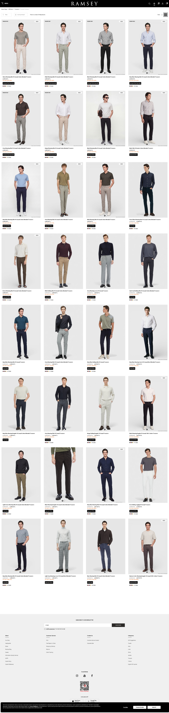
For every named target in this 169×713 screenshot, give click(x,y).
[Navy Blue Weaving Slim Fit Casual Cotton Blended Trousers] (21, 546)
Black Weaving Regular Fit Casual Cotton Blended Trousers (60, 504)
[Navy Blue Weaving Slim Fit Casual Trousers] (21, 332)
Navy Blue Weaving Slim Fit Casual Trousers (14, 362)
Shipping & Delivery (50, 646)
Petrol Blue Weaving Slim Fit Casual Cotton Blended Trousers (145, 219)
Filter (6, 14)
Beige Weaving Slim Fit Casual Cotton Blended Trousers (59, 148)
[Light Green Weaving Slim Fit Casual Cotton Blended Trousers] (21, 475)
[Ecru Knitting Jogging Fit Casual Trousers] (148, 475)
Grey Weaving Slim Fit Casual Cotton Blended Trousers (17, 148)
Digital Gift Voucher (132, 664)
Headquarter (8, 643)
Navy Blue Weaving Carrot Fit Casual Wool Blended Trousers (144, 362)
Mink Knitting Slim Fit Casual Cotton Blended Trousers (58, 291)
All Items (11, 9)
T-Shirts (130, 661)
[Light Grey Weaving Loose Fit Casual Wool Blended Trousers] (63, 546)
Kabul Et (154, 707)
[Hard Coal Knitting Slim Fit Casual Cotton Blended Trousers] (148, 261)
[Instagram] (77, 675)
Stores (6, 646)
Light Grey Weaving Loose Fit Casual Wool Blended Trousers (60, 576)
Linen (129, 649)
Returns (48, 649)
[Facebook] (92, 675)
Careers (7, 652)
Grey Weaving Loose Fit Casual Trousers (97, 291)
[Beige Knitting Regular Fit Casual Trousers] (105, 404)
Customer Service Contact (93, 640)
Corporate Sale (90, 643)
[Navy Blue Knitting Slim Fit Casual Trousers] (105, 332)
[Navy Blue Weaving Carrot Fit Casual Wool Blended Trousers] (148, 332)
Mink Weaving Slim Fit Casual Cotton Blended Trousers (101, 219)
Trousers (17, 9)
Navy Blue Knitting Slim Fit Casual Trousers (98, 362)
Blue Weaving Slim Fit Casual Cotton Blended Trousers (101, 576)
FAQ (47, 640)
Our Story (7, 640)
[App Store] (76, 701)
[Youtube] (84, 675)
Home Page (4, 9)
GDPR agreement (50, 629)
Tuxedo (129, 643)
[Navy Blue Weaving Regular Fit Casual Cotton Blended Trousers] (21, 404)
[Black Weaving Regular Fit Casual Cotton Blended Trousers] (63, 475)
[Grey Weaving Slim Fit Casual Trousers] (63, 404)
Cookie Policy (8, 661)
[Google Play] (92, 701)
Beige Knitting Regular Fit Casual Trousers (98, 433)
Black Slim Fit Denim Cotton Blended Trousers (141, 148)
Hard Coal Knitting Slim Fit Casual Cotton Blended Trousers (144, 291)
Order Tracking (49, 652)
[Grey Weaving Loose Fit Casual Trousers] (105, 261)
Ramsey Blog (8, 649)
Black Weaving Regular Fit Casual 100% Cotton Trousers (143, 433)
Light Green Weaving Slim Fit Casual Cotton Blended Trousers (18, 504)
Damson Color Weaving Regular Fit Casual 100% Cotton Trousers (145, 576)
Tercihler (125, 707)
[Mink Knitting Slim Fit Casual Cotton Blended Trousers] (63, 261)
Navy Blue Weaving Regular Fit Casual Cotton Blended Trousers (19, 433)
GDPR (6, 658)
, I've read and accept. (55, 629)
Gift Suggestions (132, 640)
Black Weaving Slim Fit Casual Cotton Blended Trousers (101, 77)
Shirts (129, 652)
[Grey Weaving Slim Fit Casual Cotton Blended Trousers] (63, 332)
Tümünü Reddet (140, 707)
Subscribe (118, 625)
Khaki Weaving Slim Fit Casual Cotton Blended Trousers (59, 77)
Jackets (130, 655)
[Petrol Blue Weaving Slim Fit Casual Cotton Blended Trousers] (148, 190)
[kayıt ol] (162, 3)
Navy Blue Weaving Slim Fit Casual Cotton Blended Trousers (144, 77)
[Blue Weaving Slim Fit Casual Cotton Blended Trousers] (105, 546)
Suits (129, 646)
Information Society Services (11, 655)
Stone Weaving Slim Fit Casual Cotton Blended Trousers (17, 77)
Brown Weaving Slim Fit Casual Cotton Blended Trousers (17, 291)
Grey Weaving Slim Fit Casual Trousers (55, 433)
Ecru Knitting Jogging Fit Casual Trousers (139, 504)
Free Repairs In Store (50, 643)
